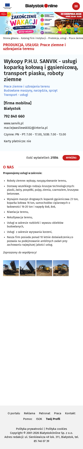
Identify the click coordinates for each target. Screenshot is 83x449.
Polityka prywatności (29, 429)
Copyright (16, 433)
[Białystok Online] (41, 6)
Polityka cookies (56, 429)
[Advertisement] (41, 340)
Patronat (44, 413)
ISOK (39, 419)
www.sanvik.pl (14, 123)
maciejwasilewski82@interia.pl (26, 128)
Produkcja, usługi (57, 38)
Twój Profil (53, 419)
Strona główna (11, 38)
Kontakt (70, 413)
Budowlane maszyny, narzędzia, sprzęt (31, 90)
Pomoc (27, 419)
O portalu (14, 413)
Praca (57, 413)
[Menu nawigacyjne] (76, 6)
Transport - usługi (16, 95)
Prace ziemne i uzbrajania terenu (27, 86)
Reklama (29, 413)
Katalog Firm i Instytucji (33, 38)
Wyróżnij (71, 157)
